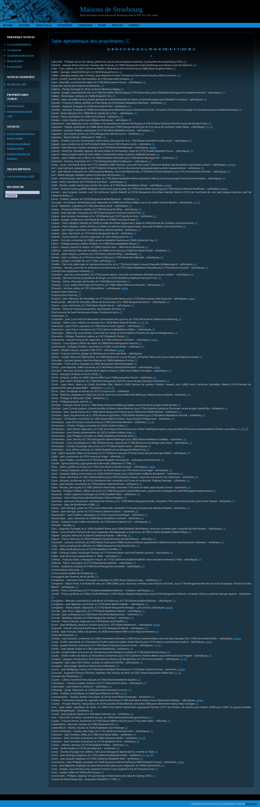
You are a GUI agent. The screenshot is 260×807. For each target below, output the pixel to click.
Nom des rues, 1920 (16, 84)
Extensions (64, 25)
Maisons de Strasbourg (111, 9)
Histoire (24, 25)
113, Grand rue (14, 49)
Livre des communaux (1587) (20, 176)
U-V (184, 49)
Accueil (8, 25)
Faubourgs (85, 25)
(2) (211, 127)
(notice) (231, 164)
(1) (185, 61)
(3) (146, 322)
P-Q (165, 49)
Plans (102, 25)
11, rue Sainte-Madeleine (19, 44)
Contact (134, 25)
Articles (117, 25)
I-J (137, 49)
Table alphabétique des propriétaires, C (90, 41)
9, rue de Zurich (14, 66)
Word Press (251, 803)
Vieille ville (44, 25)
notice (152, 147)
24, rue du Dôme (15, 61)
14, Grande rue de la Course (20, 55)
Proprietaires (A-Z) (15, 106)
